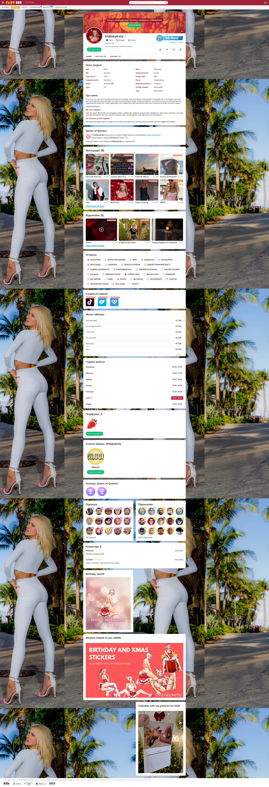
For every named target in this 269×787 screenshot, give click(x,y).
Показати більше (93, 106)
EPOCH (49, 780)
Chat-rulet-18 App (61, 7)
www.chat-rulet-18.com (26, 780)
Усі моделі (5, 7)
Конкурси (46, 7)
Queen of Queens (152, 135)
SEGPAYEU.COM (57, 780)
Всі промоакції (35, 7)
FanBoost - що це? (176, 42)
